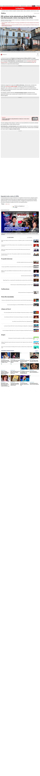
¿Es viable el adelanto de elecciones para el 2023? (25, 262)
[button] (1, 8)
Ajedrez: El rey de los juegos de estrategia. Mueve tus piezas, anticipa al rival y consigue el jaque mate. (16, 347)
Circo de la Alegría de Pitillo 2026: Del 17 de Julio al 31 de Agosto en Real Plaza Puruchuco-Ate (18, 330)
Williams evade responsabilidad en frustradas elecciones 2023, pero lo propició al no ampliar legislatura (16, 271)
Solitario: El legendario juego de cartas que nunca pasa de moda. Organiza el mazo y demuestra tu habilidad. (16, 343)
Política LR (4, 54)
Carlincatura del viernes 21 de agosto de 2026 (25, 292)
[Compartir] (38, 54)
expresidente (11, 86)
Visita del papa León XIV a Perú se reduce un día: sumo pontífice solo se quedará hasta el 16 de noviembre (16, 245)
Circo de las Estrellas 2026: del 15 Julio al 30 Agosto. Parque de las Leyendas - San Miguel (18, 312)
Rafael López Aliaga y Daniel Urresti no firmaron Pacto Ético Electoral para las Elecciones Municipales (15, 250)
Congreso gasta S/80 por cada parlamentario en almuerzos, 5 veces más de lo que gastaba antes (15, 119)
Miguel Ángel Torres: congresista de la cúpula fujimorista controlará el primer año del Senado (18, 280)
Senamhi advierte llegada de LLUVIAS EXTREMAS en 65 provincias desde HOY (20, 304)
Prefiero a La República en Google (19, 207)
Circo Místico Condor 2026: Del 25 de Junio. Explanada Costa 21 (22, 321)
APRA (33, 62)
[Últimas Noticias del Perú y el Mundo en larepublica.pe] (20, 8)
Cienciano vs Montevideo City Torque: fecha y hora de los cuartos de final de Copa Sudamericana (17, 300)
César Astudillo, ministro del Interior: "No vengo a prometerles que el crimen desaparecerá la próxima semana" (20, 23)
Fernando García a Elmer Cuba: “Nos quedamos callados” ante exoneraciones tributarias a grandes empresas (16, 254)
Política (3, 13)
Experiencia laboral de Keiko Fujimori (27, 275)
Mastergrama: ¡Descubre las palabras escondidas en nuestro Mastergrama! (20, 338)
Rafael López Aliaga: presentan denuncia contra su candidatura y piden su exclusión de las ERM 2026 (16, 241)
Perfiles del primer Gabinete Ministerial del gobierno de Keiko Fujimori (22, 284)
